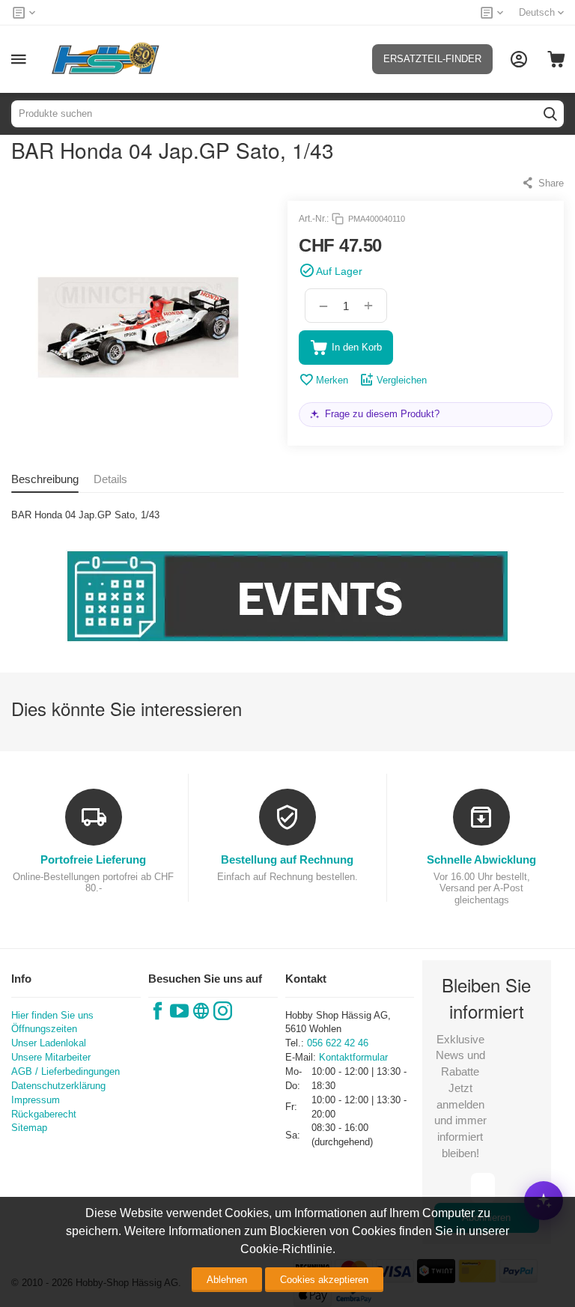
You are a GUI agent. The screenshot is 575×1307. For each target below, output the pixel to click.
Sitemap (29, 1127)
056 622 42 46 (337, 1043)
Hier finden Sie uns (52, 1015)
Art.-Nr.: (314, 218)
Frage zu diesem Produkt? (382, 413)
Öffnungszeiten (44, 1028)
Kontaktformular (353, 1057)
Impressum (35, 1100)
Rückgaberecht (43, 1114)
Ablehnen (227, 1279)
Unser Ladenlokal (48, 1043)
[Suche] (550, 113)
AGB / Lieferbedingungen (65, 1071)
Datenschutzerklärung (58, 1085)
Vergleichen (402, 380)
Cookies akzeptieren (324, 1279)
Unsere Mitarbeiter (51, 1057)
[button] (542, 182)
